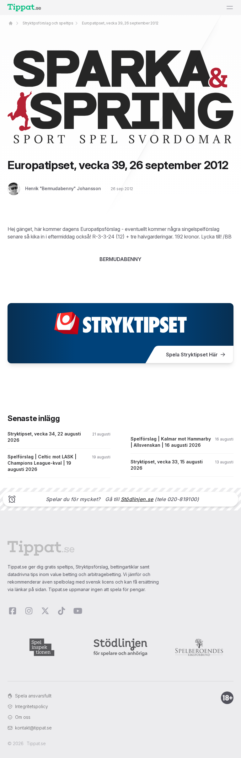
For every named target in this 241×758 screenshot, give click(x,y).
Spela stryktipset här (192, 354)
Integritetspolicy (31, 706)
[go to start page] (11, 23)
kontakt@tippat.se (33, 727)
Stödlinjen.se (137, 499)
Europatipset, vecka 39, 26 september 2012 (120, 23)
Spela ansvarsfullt (33, 695)
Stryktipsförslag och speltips (48, 23)
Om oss (22, 717)
